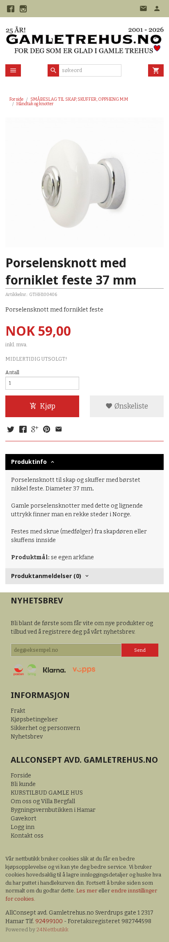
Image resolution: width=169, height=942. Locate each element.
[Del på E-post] (58, 430)
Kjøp (47, 406)
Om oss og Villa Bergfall (43, 801)
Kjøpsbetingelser (34, 719)
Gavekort (24, 818)
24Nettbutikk (53, 929)
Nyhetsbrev (27, 736)
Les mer (87, 891)
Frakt (18, 710)
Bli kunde (23, 784)
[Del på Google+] (35, 430)
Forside (16, 99)
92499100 (49, 921)
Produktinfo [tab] (29, 461)
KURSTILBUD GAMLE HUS (47, 792)
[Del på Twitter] (10, 430)
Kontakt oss (27, 835)
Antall (12, 372)
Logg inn (22, 827)
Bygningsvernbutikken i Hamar (53, 809)
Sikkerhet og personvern (45, 728)
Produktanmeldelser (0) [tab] (46, 576)
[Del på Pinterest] (46, 430)
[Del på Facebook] (22, 430)
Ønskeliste (130, 406)
